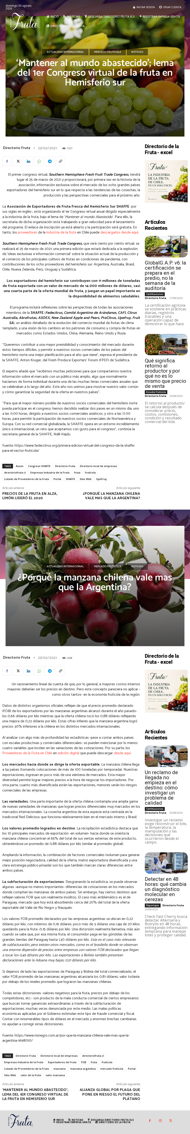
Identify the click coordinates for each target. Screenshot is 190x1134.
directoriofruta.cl (15, 472)
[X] (17, 161)
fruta (77, 472)
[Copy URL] (60, 161)
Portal (57, 479)
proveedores (27, 232)
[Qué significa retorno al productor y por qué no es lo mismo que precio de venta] (166, 344)
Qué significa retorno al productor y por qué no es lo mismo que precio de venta (165, 373)
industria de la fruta (61, 232)
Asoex (19, 466)
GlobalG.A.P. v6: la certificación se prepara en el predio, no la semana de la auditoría (165, 275)
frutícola (90, 472)
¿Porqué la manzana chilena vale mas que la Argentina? (111, 496)
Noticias (137, 52)
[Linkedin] (28, 161)
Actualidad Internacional (65, 52)
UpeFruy (101, 479)
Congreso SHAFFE (39, 466)
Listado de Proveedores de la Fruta (26, 479)
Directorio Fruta (16, 148)
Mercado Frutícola (107, 52)
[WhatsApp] (39, 161)
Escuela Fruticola (156, 392)
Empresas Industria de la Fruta (50, 472)
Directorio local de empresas (98, 466)
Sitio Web (86, 479)
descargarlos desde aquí (119, 232)
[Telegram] (49, 161)
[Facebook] (7, 161)
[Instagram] (160, 1121)
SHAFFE (70, 479)
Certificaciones (154, 294)
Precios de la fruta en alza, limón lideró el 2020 (29, 496)
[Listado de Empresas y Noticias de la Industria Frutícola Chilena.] (25, 21)
